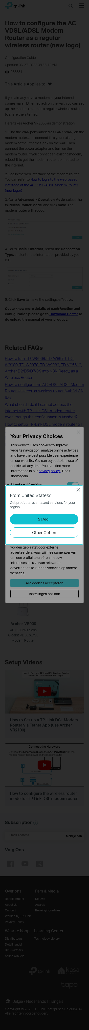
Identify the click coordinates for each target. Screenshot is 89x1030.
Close (78, 490)
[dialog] (44, 515)
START (44, 519)
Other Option (44, 532)
